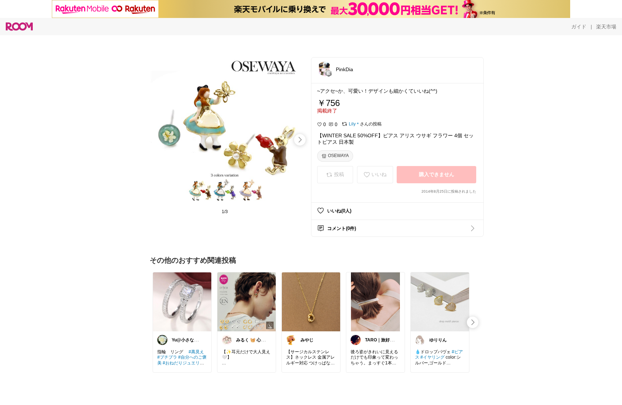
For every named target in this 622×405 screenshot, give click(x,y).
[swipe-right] (300, 140)
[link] (182, 301)
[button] (324, 69)
